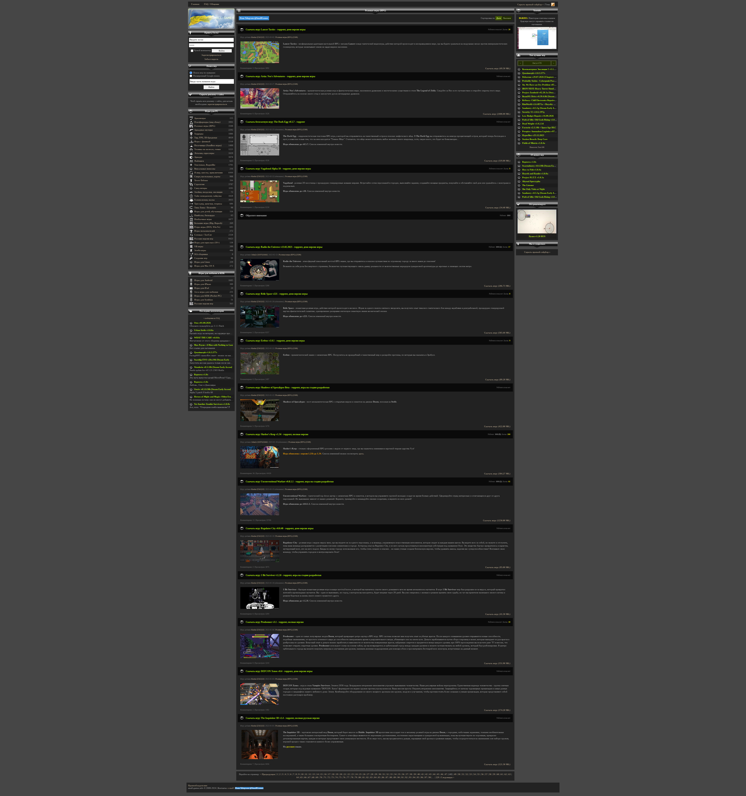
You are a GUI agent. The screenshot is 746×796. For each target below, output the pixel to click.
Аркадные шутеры (203, 130)
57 (486, 774)
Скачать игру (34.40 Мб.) (497, 208)
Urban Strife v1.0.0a (204, 330)
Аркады (198, 157)
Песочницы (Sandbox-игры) (208, 145)
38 (411, 774)
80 (360, 777)
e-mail (231, 788)
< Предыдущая (267, 774)
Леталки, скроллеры (204, 153)
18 (333, 774)
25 (360, 774)
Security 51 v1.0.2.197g (533, 112)
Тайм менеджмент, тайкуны (208, 196)
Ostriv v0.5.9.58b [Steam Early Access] (212, 389)
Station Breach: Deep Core (534, 139)
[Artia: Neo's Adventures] (259, 108)
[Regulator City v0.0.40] (259, 561)
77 (348, 777)
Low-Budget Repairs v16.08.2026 (538, 116)
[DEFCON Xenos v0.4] (259, 704)
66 (305, 777)
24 (356, 774)
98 (430, 777)
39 (415, 774)
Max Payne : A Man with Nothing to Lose (213, 345)
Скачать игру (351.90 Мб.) (497, 663)
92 (406, 777)
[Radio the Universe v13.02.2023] (259, 280)
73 (332, 777)
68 (313, 777)
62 (506, 774)
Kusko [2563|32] (257, 37)
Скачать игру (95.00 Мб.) (497, 567)
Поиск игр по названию (204, 73)
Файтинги (199, 161)
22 (349, 774)
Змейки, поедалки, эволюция (208, 192)
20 (341, 774)
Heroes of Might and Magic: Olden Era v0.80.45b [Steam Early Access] (227, 397)
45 (438, 774)
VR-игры (198, 246)
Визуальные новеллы (204, 169)
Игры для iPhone (202, 284)
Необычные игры (203, 219)
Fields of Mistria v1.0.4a (533, 143)
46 (442, 774)
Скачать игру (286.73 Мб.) (497, 286)
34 (395, 774)
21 (345, 774)
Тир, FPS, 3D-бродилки (205, 138)
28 (372, 774)
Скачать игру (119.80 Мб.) (497, 161)
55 (478, 774)
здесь (361, 454)
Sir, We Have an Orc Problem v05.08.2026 (542, 85)
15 (321, 774)
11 (306, 774)
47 (446, 774)
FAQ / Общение (211, 4)
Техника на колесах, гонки (207, 149)
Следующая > (447, 777)
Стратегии (199, 184)
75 (340, 777)
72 (329, 777)
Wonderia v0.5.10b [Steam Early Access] (213, 367)
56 (482, 774)
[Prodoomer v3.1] (259, 657)
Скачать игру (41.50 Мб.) (497, 614)
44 (434, 774)
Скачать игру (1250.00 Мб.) (496, 520)
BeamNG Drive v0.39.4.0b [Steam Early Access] (544, 96)
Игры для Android (203, 280)
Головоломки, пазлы (204, 200)
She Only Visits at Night (533, 189)
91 (402, 777)
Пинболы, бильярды (204, 215)
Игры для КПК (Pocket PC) (207, 296)
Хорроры (198, 134)
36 (403, 774)
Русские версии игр (203, 239)
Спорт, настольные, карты (207, 176)
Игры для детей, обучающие (208, 211)
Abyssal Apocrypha (531, 181)
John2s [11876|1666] (259, 255)
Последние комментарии (212, 311)
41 (422, 774)
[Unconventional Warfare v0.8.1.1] (259, 514)
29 (376, 774)
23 (352, 774)
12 (310, 774)
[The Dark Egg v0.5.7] (259, 155)
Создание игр (200, 258)
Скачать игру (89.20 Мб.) (497, 380)
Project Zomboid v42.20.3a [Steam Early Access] (545, 93)
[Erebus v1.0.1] (259, 374)
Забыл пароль (211, 59)
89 (395, 777)
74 (336, 777)
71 (325, 777)
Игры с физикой (202, 142)
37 (407, 774)
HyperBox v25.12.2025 (533, 135)
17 (329, 774)
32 (387, 774)
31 (384, 774)
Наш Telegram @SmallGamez (254, 18)
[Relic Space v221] (259, 327)
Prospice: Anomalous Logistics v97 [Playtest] (543, 131)
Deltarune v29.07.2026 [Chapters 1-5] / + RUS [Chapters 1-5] (551, 77)
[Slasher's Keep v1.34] (259, 468)
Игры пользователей (204, 231)
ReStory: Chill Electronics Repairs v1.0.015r (543, 100)
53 (471, 774)
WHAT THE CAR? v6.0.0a (207, 338)
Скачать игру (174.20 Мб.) (497, 710)
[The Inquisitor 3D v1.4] (259, 758)
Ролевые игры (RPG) (204, 126)
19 (337, 774)
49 (455, 774)
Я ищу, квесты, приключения (208, 173)
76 (344, 777)
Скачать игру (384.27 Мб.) (497, 474)
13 (314, 774)
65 (301, 777)
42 (426, 774)
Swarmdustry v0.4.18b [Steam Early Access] (543, 166)
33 (391, 774)
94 (414, 777)
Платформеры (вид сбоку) (207, 122)
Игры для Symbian (203, 300)
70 (321, 777)
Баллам (507, 18)
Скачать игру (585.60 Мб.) (497, 333)
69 (317, 777)
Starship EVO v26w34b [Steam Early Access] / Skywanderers (222, 360)
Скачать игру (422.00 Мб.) (497, 426)
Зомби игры (200, 250)
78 (352, 777)
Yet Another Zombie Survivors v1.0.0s (212, 404)
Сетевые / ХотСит (203, 235)
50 (459, 774)
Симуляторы (200, 188)
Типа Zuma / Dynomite (205, 208)
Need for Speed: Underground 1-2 (537, 236)
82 (367, 777)
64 (297, 777)
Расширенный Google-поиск (206, 76)
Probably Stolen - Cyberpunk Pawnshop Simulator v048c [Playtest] (554, 81)
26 (364, 774)
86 (383, 777)
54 (474, 774)
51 (463, 774)
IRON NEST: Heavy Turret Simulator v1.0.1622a (545, 89)
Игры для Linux (202, 262)
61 (502, 774)
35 (399, 774)
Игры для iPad (201, 288)
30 (380, 774)
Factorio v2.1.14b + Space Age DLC (539, 128)
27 (368, 774)
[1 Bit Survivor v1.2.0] (259, 608)
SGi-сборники (201, 254)
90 (398, 777)
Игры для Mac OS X (204, 266)
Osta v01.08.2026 (202, 323)
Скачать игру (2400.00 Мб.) (496, 114)
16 (325, 774)
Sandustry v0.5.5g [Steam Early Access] (541, 108)
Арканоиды (200, 118)
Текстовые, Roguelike (204, 165)
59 (494, 774)
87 (387, 777)
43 (430, 774)
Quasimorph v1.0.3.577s (205, 352)
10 (302, 774)
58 (490, 774)
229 (437, 777)
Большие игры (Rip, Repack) (208, 223)
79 (356, 777)
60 (498, 774)
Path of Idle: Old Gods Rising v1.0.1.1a (540, 120)
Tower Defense (201, 180)
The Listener (528, 185)
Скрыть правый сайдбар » (530, 4)
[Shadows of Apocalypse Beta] (259, 420)
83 (371, 777)
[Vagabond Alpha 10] (259, 202)
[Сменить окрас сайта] (553, 4)
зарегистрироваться (217, 104)
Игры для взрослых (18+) (207, 243)
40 (418, 774)
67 (309, 777)
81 (364, 777)
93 (410, 777)
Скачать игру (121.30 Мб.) (497, 764)
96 (422, 777)
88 (391, 777)
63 (509, 774)
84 (375, 777)
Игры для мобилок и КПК (212, 273)
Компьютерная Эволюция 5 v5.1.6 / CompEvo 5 (545, 69)
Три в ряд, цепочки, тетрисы (208, 204)
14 (317, 774)
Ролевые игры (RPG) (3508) (286, 37)
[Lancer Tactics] (259, 62)
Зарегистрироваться (211, 55)
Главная (195, 4)
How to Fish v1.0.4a (531, 170)
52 (467, 774)
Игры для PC (211, 111)
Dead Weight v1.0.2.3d (533, 124)
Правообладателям (197, 786)
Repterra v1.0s (201, 375)
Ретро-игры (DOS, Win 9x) (207, 227)
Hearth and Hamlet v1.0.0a (535, 174)
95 (418, 777)
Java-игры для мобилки (206, 292)
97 (426, 777)
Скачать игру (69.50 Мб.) (497, 68)
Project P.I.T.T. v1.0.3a (533, 177)
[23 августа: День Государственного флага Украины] (211, 18)
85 (379, 777)
